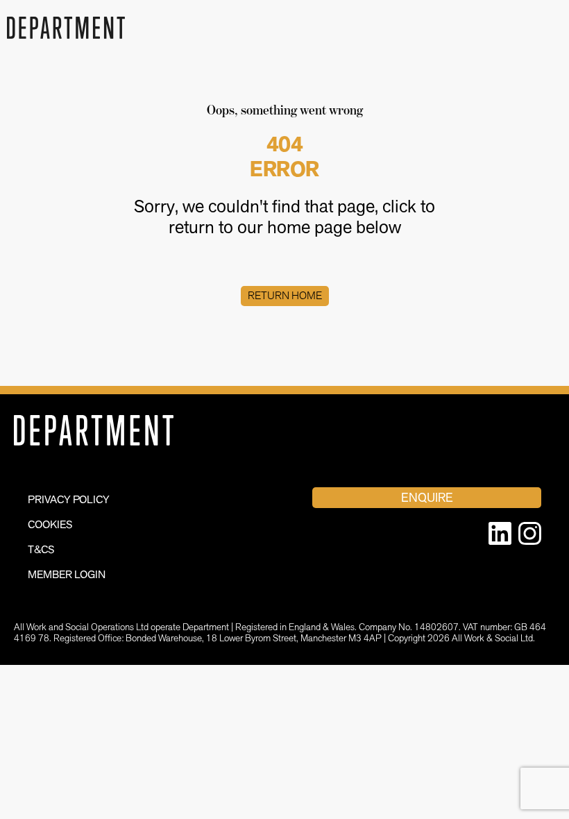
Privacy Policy (69, 499)
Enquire (427, 497)
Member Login (66, 574)
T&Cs (41, 549)
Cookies (50, 524)
